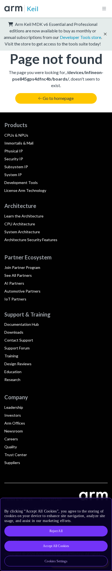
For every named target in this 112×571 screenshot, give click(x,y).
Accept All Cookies (56, 546)
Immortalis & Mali (18, 143)
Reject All (56, 531)
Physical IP (13, 151)
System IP (13, 174)
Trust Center (15, 454)
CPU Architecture (19, 224)
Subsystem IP (16, 166)
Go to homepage (58, 98)
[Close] (104, 504)
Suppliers (12, 462)
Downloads (13, 332)
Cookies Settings (56, 561)
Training (11, 356)
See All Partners (18, 275)
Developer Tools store (80, 37)
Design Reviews (18, 363)
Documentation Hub (21, 324)
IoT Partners (15, 299)
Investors (12, 415)
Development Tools (21, 182)
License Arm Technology (25, 190)
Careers (11, 439)
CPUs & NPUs (16, 135)
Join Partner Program (22, 267)
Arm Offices (14, 423)
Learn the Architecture (23, 216)
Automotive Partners (22, 291)
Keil (32, 9)
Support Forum (17, 348)
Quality (10, 446)
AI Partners (14, 283)
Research (12, 379)
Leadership (13, 407)
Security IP (13, 158)
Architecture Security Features (30, 239)
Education (12, 371)
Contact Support (18, 340)
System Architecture (22, 231)
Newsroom (13, 431)
